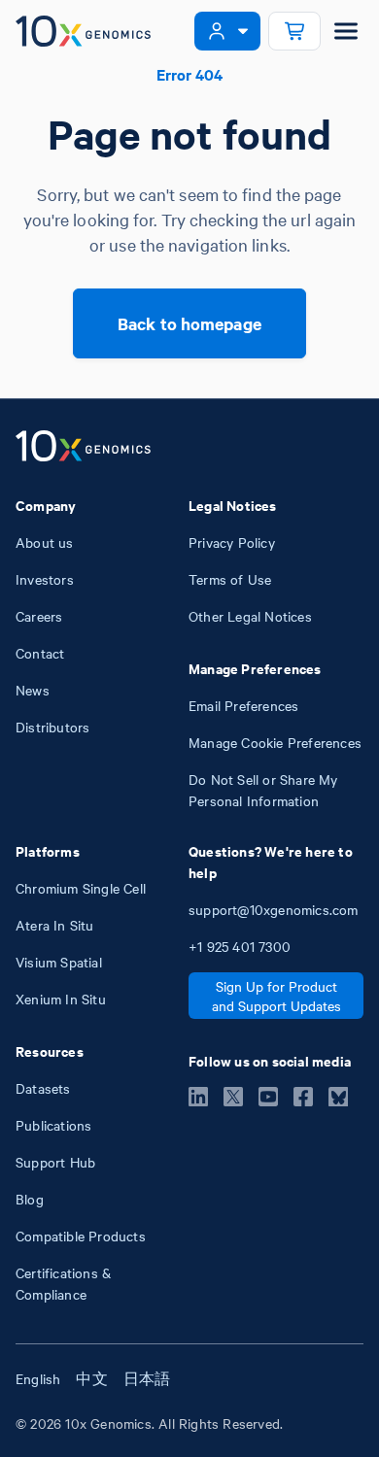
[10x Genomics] (83, 447)
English (38, 1378)
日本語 (147, 1378)
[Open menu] (345, 31)
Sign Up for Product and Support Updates (276, 995)
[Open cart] (294, 31)
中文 (91, 1378)
